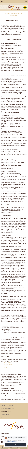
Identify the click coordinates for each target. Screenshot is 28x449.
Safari (5, 367)
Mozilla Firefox (7, 366)
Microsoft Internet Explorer (11, 362)
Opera (5, 369)
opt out (20, 377)
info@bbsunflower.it (6, 54)
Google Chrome (8, 364)
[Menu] (1, 1)
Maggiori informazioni (12, 441)
